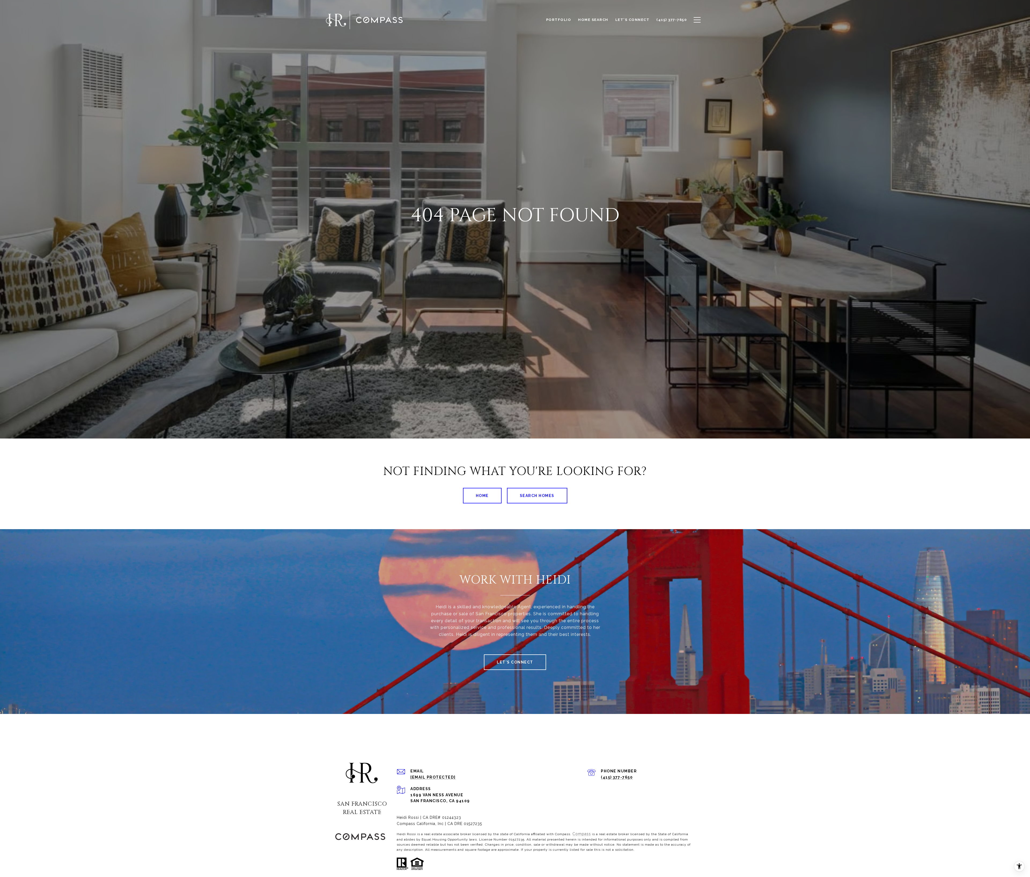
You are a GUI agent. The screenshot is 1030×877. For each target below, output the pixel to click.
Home (482, 495)
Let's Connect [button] (515, 662)
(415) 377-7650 (617, 777)
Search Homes (537, 495)
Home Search (593, 20)
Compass (581, 834)
